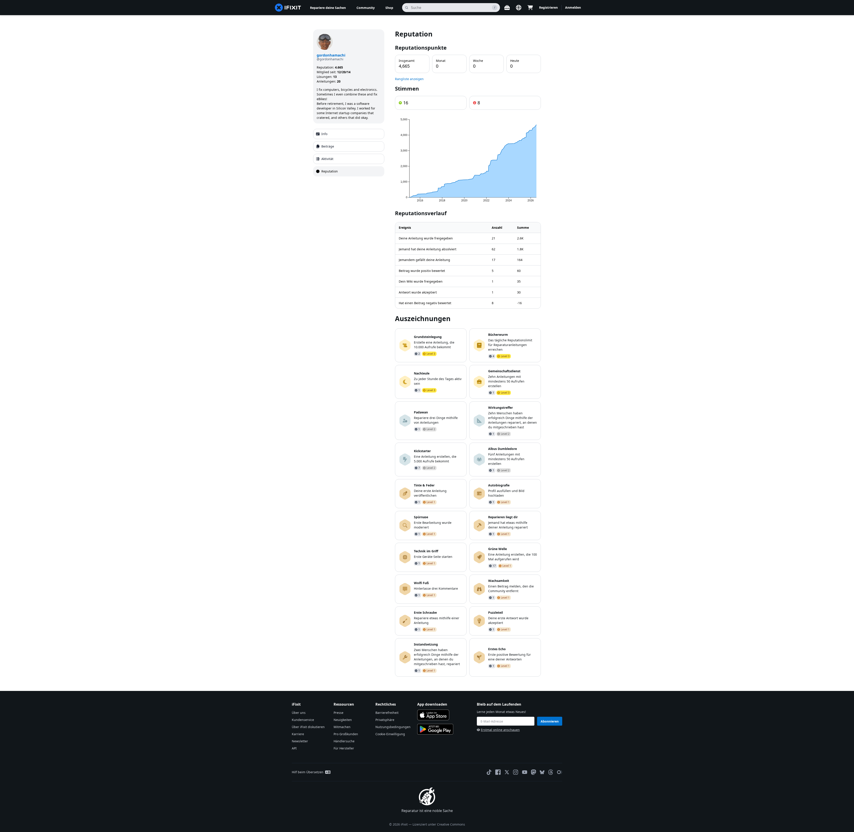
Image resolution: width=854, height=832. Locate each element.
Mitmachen (342, 727)
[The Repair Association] (559, 772)
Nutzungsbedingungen (393, 727)
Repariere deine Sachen (328, 8)
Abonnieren (550, 721)
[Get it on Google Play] (435, 729)
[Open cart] (530, 7)
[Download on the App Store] (433, 715)
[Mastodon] (533, 772)
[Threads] (550, 772)
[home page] (288, 8)
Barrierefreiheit (387, 713)
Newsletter (300, 741)
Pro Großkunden (346, 734)
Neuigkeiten (343, 720)
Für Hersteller (344, 748)
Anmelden (573, 7)
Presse (338, 713)
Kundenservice (303, 720)
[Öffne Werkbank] (507, 7)
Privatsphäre (384, 720)
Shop (389, 8)
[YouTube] (524, 772)
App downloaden (432, 704)
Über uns (299, 713)
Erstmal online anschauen (500, 730)
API (294, 748)
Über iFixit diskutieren (308, 727)
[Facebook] (498, 772)
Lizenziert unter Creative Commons (439, 824)
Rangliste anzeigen (409, 79)
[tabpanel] (468, 353)
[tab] (348, 134)
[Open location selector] (518, 7)
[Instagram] (515, 772)
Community (366, 8)
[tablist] (349, 152)
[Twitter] (507, 772)
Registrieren (548, 7)
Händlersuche (344, 741)
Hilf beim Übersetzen (307, 772)
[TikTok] (489, 772)
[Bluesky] (542, 772)
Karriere (298, 734)
